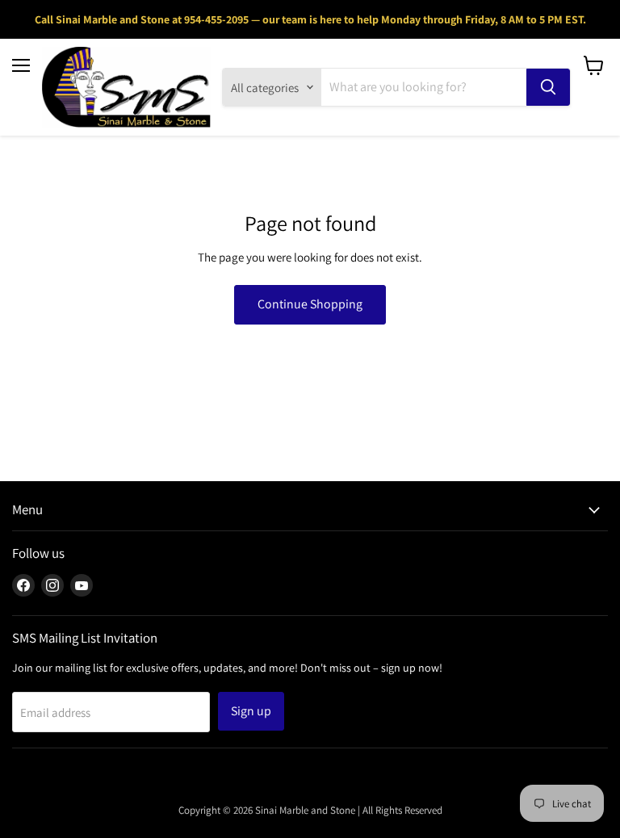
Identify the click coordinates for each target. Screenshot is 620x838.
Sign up (251, 710)
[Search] (548, 87)
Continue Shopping (310, 303)
